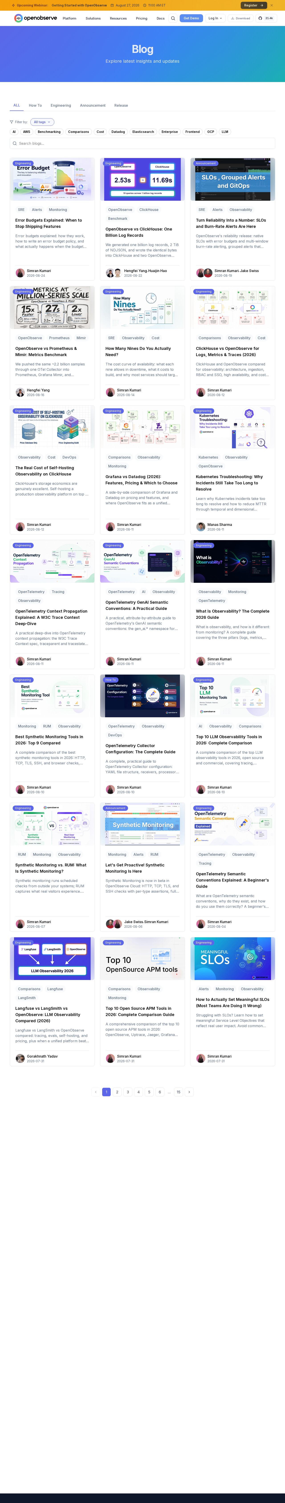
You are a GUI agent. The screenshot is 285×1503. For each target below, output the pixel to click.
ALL (16, 105)
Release (121, 105)
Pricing (141, 18)
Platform (69, 18)
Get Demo (191, 18)
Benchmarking (49, 132)
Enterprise (170, 132)
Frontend (192, 132)
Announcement (93, 105)
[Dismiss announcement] (271, 5)
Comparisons (78, 132)
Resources (118, 18)
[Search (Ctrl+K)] (173, 18)
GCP (210, 132)
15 (178, 1092)
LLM (225, 132)
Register (250, 5)
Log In (213, 18)
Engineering (61, 105)
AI (14, 132)
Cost (100, 132)
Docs (161, 18)
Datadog (118, 132)
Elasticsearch (143, 132)
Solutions (93, 18)
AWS (26, 132)
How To (35, 105)
